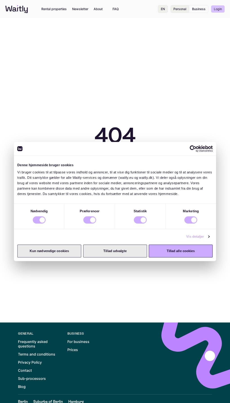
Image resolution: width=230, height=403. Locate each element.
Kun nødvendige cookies (49, 251)
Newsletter (80, 9)
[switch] (89, 220)
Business (199, 9)
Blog (22, 386)
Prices (72, 349)
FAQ (116, 9)
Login (218, 9)
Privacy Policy (30, 362)
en (163, 9)
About (98, 9)
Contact (25, 370)
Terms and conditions (36, 354)
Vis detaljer (195, 236)
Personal (179, 9)
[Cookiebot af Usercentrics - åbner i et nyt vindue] (193, 148)
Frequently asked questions (33, 343)
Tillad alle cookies (181, 251)
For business (78, 341)
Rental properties (54, 9)
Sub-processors (32, 378)
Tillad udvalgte (115, 251)
